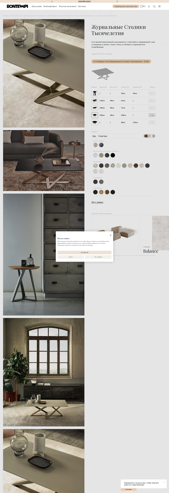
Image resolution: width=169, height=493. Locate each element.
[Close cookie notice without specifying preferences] (111, 235)
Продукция (37, 6)
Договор (82, 6)
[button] (52, 1)
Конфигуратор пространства (126, 6)
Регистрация (128, 489)
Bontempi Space (85, 1)
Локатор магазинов (67, 6)
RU (144, 6)
